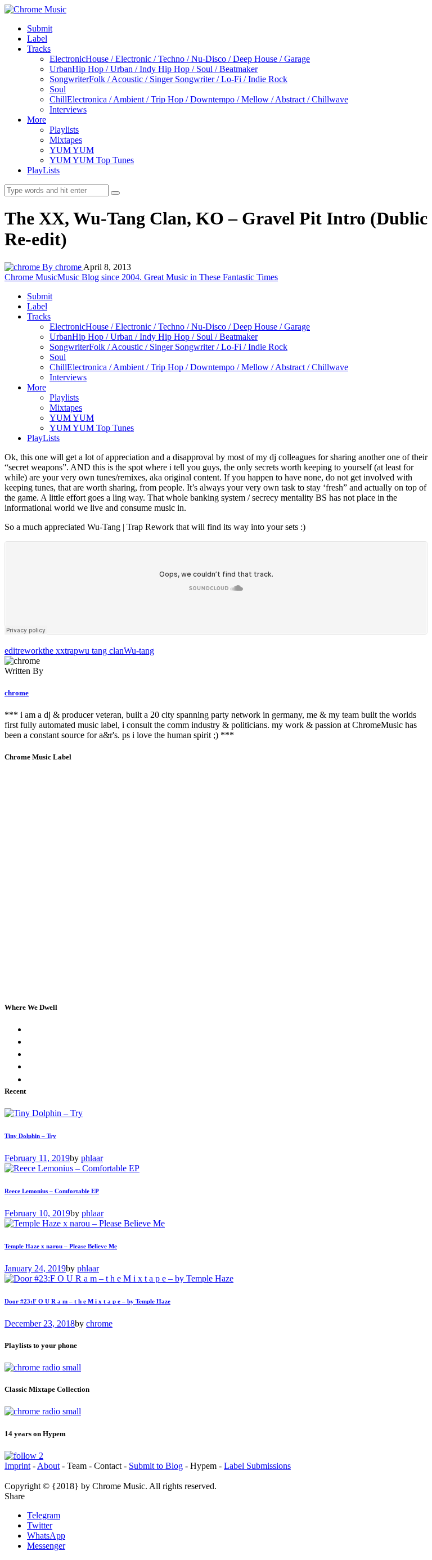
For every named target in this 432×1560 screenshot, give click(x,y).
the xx (54, 650)
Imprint (17, 1466)
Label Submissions (257, 1466)
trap (71, 650)
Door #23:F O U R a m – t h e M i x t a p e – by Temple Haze (87, 1301)
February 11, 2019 (37, 1158)
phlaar (92, 1158)
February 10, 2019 (37, 1213)
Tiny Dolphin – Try (30, 1135)
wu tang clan (101, 650)
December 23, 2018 (39, 1323)
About (48, 1466)
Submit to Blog (156, 1466)
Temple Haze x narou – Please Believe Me (60, 1246)
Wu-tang (139, 650)
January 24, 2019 (35, 1268)
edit (10, 650)
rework (30, 650)
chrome (16, 693)
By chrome (62, 267)
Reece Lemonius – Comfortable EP (51, 1191)
